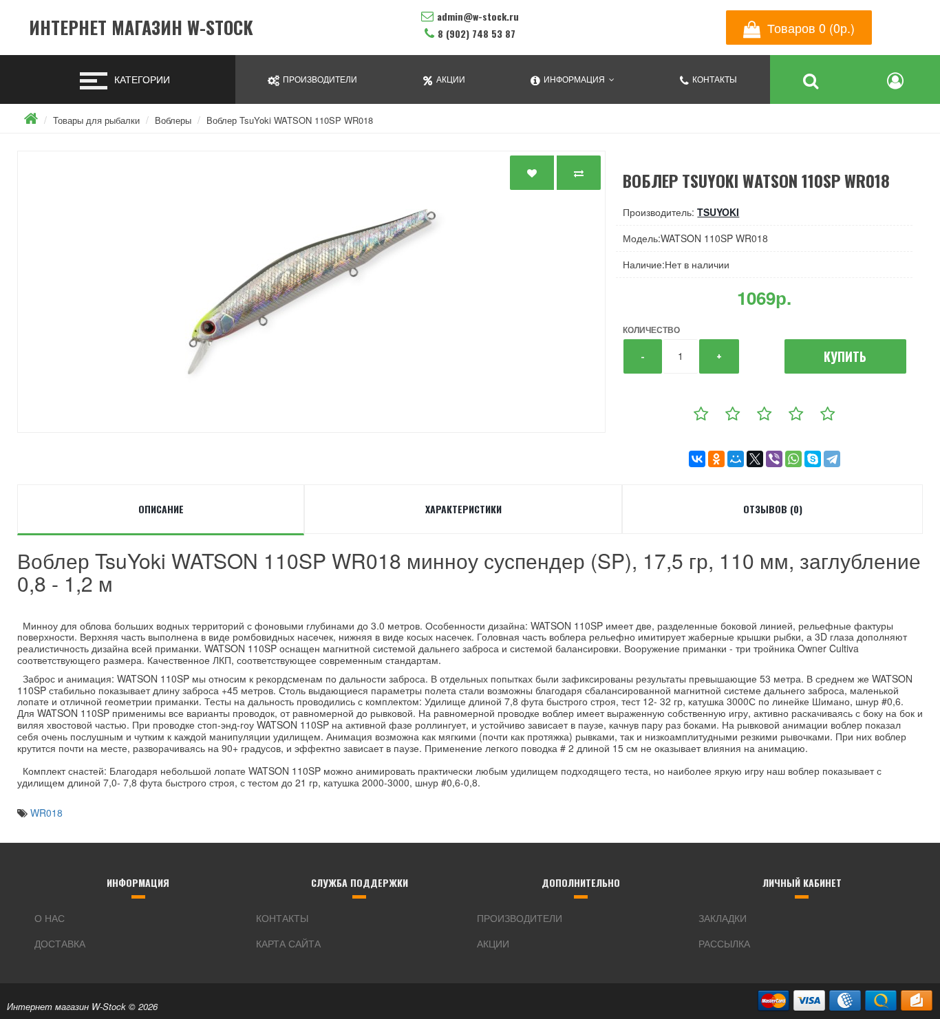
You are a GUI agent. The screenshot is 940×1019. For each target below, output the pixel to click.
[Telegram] (832, 459)
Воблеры (173, 120)
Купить (845, 356)
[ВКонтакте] (697, 459)
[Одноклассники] (716, 459)
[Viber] (774, 459)
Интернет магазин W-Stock (141, 28)
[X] (755, 459)
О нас (49, 918)
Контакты (282, 918)
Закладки (722, 918)
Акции (493, 943)
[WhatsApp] (793, 459)
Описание (161, 509)
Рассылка (724, 943)
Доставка (59, 943)
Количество (651, 329)
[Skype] (812, 459)
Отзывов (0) (772, 509)
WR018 (46, 812)
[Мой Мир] (735, 459)
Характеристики (463, 509)
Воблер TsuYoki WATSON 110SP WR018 (289, 120)
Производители (519, 918)
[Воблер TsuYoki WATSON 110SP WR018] (311, 292)
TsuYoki (718, 212)
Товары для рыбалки (96, 120)
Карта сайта (288, 943)
